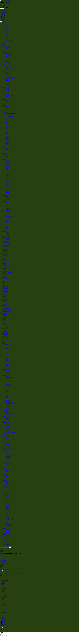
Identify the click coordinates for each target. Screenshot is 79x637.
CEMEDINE (6, 255)
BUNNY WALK (8, 513)
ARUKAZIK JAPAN (9, 197)
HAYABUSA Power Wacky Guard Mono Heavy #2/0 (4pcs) (9, 610)
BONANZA (6, 249)
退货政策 (3, 16)
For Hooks (7, 39)
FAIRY (7, 353)
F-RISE (7, 379)
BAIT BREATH (8, 223)
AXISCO (7, 61)
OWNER (5, 303)
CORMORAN (8, 426)
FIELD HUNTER (6, 261)
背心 (4, 540)
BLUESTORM (8, 544)
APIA (7, 60)
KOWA (7, 536)
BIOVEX (7, 383)
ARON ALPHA (6, 245)
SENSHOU (5, 309)
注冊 (3, 20)
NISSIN (7, 452)
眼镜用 (5, 81)
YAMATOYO (6, 336)
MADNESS (6, 286)
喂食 (6, 26)
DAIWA (7, 67)
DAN (6, 128)
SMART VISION (6, 312)
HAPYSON (7, 174)
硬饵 (4, 434)
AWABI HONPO (6, 246)
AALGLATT (8, 166)
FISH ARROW (6, 263)
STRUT (5, 318)
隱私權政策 (4, 12)
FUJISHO (7, 354)
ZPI (4, 342)
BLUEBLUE (8, 384)
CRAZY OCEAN (8, 163)
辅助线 (5, 112)
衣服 (3, 498)
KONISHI (5, 280)
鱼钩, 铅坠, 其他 (4, 171)
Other (6, 34)
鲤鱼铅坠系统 (8, 209)
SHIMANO (5, 311)
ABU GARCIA (8, 47)
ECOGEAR (6, 259)
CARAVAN (6, 253)
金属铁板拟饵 (6, 369)
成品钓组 (5, 225)
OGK (6, 484)
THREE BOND (6, 323)
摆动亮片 (5, 410)
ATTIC (7, 345)
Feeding (7, 37)
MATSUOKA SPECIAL (9, 116)
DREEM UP (8, 55)
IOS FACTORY (6, 275)
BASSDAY (7, 382)
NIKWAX (5, 298)
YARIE (5, 337)
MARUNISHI (6, 288)
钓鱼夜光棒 (6, 189)
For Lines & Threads (9, 40)
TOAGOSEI (6, 325)
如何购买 (3, 10)
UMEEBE (5, 331)
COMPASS (7, 501)
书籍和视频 (4, 44)
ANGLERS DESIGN (9, 77)
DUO (6, 229)
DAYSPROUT (8, 121)
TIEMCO (5, 324)
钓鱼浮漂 (5, 201)
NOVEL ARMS (6, 302)
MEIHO (7, 74)
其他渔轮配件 (8, 457)
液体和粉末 (4, 241)
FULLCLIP (7, 85)
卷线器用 (5, 87)
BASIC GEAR (8, 50)
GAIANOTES (6, 267)
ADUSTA (7, 220)
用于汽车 (7, 28)
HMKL (5, 273)
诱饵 (3, 343)
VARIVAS (5, 334)
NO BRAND (6, 300)
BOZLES (7, 162)
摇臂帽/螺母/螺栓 (8, 456)
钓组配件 (5, 231)
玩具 (6, 43)
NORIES (5, 301)
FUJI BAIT (7, 139)
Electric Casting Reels (9, 447)
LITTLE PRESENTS (7, 283)
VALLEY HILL (6, 333)
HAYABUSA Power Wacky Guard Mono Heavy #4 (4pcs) (9, 594)
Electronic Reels (6, 446)
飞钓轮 (5, 449)
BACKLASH (8, 62)
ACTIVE (7, 106)
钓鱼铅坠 (5, 195)
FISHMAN (5, 265)
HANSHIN (5, 271)
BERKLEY (7, 142)
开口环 (7, 240)
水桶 (4, 64)
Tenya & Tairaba (6, 422)
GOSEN (7, 122)
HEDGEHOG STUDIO (7, 272)
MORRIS (5, 292)
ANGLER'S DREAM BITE (10, 413)
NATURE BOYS (6, 297)
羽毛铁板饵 (6, 344)
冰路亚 (5, 361)
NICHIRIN (7, 151)
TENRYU (5, 322)
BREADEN (7, 96)
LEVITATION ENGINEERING (9, 281)
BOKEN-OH (8, 512)
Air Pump (7, 31)
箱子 (4, 58)
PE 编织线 (5, 153)
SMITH (5, 313)
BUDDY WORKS (8, 83)
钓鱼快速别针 (8, 238)
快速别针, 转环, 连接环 (7, 237)
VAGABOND (6, 332)
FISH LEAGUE (6, 264)
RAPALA (7, 362)
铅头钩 (5, 219)
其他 (6, 42)
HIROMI (7, 191)
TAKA (5, 320)
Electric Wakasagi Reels (9, 448)
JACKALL (5, 277)
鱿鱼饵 (5, 416)
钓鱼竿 (3, 467)
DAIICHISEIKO (8, 54)
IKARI (5, 274)
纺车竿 (5, 492)
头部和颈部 (6, 522)
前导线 (5, 159)
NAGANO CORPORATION (8, 294)
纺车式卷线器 (6, 461)
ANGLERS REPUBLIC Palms (10, 432)
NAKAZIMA (8, 193)
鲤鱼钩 (7, 208)
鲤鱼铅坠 (7, 210)
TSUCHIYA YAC (6, 326)
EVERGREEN (8, 90)
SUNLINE (5, 319)
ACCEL (7, 232)
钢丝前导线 (6, 165)
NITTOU (5, 299)
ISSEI (7, 176)
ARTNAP (7, 108)
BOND (5, 250)
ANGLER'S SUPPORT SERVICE (11, 113)
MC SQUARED (6, 289)
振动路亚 (5, 428)
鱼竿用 (5, 93)
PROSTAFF (6, 304)
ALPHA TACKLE (8, 442)
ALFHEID (7, 396)
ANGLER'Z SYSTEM (9, 414)
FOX (6, 91)
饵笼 (4, 183)
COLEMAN (8, 514)
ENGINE (5, 260)
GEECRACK (6, 268)
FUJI (6, 490)
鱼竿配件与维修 (6, 486)
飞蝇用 (5, 135)
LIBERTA (5, 282)
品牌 (3, 11)
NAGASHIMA (6, 295)
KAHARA (5, 279)
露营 (6, 25)
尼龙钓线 (5, 141)
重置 (1, 570)
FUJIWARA (8, 169)
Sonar (7, 35)
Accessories (5, 24)
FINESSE (5, 262)
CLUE (7, 360)
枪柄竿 (5, 468)
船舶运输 (3, 14)
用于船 (7, 27)
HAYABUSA (8, 115)
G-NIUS (7, 445)
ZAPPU (5, 341)
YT (4, 338)
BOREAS (7, 385)
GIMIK (5, 269)
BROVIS (7, 425)
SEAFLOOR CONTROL (8, 308)
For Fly (7, 29)
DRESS (7, 56)
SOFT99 (5, 314)
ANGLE (7, 49)
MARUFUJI (8, 134)
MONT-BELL (6, 291)
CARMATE (6, 254)
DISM (5, 257)
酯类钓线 (5, 118)
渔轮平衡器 (8, 458)
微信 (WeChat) (4, 17)
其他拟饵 (5, 375)
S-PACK (5, 306)
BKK (6, 507)
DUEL (7, 157)
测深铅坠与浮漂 (8, 211)
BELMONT (7, 80)
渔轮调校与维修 (6, 455)
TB (4, 321)
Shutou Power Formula (9, 340)
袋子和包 (5, 46)
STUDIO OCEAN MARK (8, 317)
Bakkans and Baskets (7, 52)
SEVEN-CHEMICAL (7, 310)
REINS (5, 305)
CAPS (7, 137)
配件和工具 (4, 23)
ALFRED (7, 48)
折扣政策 (3, 15)
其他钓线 (5, 147)
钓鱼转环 (7, 239)
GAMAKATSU (8, 73)
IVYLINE (5, 276)
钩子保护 (5, 99)
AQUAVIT (7, 357)
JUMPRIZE (6, 278)
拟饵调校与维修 (6, 363)
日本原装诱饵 (8, 0)
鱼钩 (4, 213)
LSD (6, 538)
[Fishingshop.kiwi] (3, 0)
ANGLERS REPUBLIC (9, 78)
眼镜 (4, 510)
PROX (7, 453)
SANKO (5, 307)
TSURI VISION (6, 329)
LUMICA (7, 192)
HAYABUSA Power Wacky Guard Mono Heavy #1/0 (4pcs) (9, 602)
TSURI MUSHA (6, 328)
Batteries (7, 32)
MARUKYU (6, 287)
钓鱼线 (3, 111)
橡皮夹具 (5, 381)
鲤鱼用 (5, 207)
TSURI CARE (6, 327)
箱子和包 (3, 45)
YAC (5, 335)
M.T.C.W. (5, 285)
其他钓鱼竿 (6, 474)
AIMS (7, 471)
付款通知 (3, 13)
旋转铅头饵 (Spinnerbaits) (8, 404)
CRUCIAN (7, 119)
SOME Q (5, 315)
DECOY (7, 148)
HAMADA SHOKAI (9, 173)
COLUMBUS (6, 256)
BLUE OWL (8, 508)
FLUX (5, 266)
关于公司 (3, 9)
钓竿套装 (5, 480)
